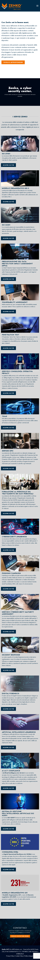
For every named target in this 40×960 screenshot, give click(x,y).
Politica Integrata (29, 956)
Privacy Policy (10, 956)
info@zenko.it (20, 954)
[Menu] (37, 5)
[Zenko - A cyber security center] (13, 6)
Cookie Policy (19, 956)
